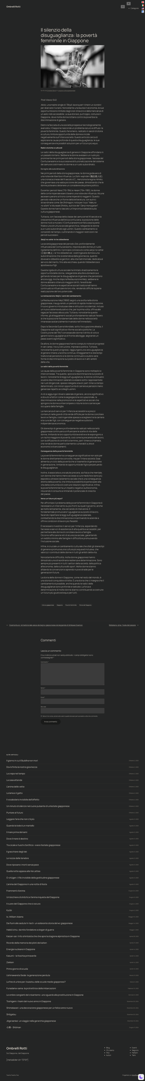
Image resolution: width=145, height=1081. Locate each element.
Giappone (60, 605)
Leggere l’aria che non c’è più (20, 819)
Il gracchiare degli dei (16, 851)
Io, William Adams (14, 917)
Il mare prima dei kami (16, 832)
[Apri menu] (123, 6)
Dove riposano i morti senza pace (22, 865)
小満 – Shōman (13, 1027)
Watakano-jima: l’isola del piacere (122, 625)
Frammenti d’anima (15, 891)
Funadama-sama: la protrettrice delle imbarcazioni (31, 988)
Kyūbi (9, 910)
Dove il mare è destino (17, 839)
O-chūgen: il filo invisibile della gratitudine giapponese (32, 877)
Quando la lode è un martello (20, 825)
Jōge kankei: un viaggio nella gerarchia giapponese (31, 1021)
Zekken (10, 962)
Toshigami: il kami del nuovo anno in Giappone (28, 1001)
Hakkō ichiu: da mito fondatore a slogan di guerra (30, 930)
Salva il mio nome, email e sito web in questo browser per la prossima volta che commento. (70, 716)
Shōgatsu (11, 1014)
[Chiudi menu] (129, 3)
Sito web (43, 707)
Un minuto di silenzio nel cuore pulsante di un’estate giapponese (38, 806)
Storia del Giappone (85, 605)
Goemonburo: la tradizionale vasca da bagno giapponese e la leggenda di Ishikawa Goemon (46, 625)
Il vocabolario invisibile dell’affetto (22, 799)
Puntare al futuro (14, 812)
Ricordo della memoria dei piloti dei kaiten (26, 943)
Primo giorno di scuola (17, 969)
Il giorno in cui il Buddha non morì (22, 760)
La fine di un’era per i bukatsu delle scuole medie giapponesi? (36, 982)
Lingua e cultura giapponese (66, 90)
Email (43, 697)
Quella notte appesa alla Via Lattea (23, 871)
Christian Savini (51, 90)
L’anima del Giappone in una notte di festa (26, 884)
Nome (43, 688)
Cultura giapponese (48, 605)
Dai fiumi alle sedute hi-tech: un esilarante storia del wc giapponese (39, 923)
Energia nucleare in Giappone (20, 949)
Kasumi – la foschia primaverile (21, 956)
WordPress (135, 1075)
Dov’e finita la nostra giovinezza (21, 767)
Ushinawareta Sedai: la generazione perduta (28, 975)
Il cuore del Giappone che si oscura (23, 904)
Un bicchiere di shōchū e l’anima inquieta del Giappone (32, 897)
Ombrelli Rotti (13, 6)
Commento (45, 662)
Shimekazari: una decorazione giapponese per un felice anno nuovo (39, 1008)
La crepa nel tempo (15, 773)
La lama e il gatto (14, 793)
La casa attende (14, 780)
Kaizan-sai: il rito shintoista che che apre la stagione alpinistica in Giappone (43, 936)
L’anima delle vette (15, 786)
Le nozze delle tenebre (17, 858)
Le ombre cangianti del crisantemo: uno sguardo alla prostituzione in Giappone (44, 995)
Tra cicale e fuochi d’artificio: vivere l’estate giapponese (33, 845)
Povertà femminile (71, 605)
